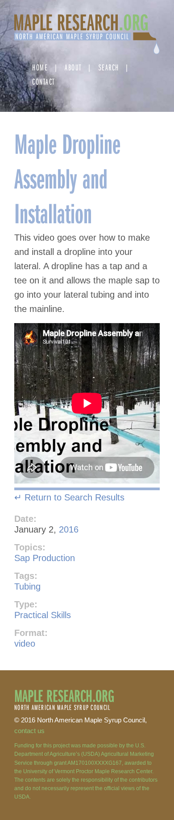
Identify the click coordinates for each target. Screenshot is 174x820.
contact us (29, 730)
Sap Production (44, 558)
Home (40, 67)
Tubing (27, 586)
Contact (43, 81)
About (73, 67)
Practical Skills (42, 615)
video (24, 643)
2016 (69, 529)
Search (109, 67)
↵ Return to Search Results (69, 497)
